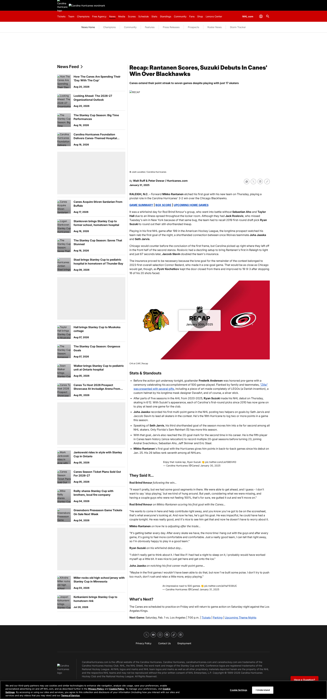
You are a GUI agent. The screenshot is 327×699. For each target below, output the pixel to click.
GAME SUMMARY (141, 205)
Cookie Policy (116, 688)
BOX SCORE (163, 205)
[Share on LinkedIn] (260, 181)
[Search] (268, 16)
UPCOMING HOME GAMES (191, 205)
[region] (163, 690)
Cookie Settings (238, 690)
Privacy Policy (96, 688)
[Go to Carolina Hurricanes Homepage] (87, 5)
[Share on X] (253, 181)
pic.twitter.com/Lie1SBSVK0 (220, 461)
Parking (218, 617)
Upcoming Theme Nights (240, 617)
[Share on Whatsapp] (246, 181)
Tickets (206, 617)
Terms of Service (70, 695)
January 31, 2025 (209, 589)
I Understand (263, 690)
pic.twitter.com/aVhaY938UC (220, 585)
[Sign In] (261, 16)
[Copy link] (267, 181)
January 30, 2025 (210, 465)
